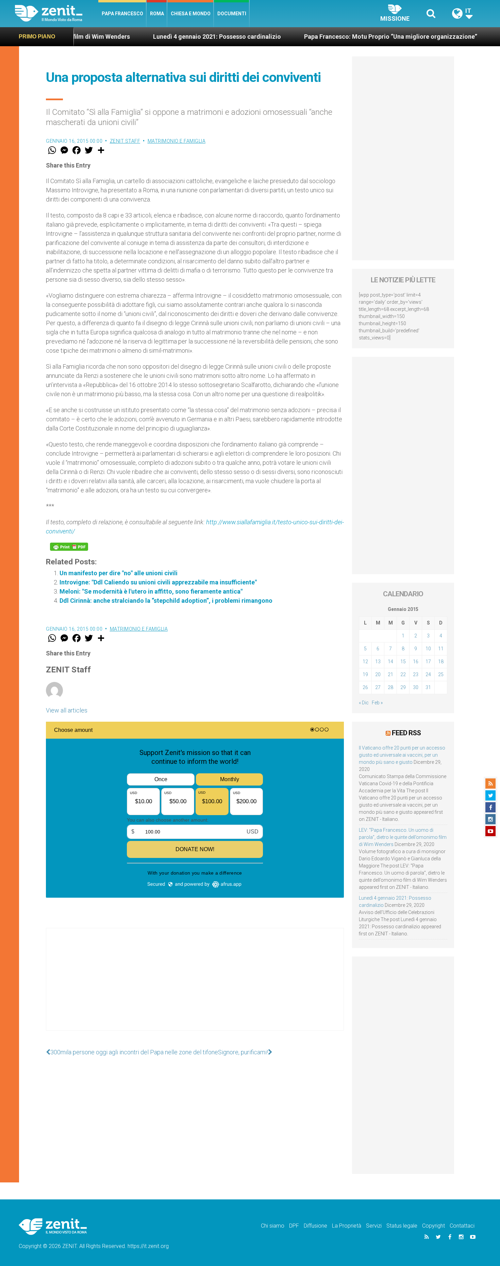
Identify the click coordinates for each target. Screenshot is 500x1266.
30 (415, 687)
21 (390, 674)
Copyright (433, 1226)
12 (365, 661)
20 (378, 674)
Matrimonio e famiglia (177, 141)
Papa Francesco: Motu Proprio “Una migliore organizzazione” (354, 36)
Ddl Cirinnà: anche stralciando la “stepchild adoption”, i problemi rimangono (166, 600)
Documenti (231, 13)
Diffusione (315, 1226)
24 (428, 674)
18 (441, 661)
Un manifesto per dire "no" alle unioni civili (119, 573)
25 (441, 674)
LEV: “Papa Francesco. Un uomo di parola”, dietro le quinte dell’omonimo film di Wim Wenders (403, 837)
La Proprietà (346, 1226)
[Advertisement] (195, 986)
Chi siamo (272, 1226)
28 (390, 687)
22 (403, 674)
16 (415, 661)
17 (428, 661)
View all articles (66, 710)
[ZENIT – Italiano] (56, 13)
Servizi (374, 1226)
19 (365, 674)
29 (403, 687)
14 (390, 661)
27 (378, 687)
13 (378, 661)
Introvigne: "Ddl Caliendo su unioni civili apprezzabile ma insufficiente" (158, 582)
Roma (157, 13)
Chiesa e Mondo (191, 13)
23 (415, 674)
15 (403, 661)
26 (365, 687)
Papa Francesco (122, 13)
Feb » (377, 702)
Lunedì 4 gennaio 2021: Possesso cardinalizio (181, 36)
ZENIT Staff (125, 141)
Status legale (401, 1226)
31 (428, 687)
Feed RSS (406, 733)
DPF (294, 1226)
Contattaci (462, 1226)
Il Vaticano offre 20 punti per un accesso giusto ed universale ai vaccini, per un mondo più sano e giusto (402, 755)
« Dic (364, 702)
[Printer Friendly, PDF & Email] (69, 547)
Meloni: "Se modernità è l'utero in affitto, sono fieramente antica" (151, 591)
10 (428, 648)
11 (441, 648)
